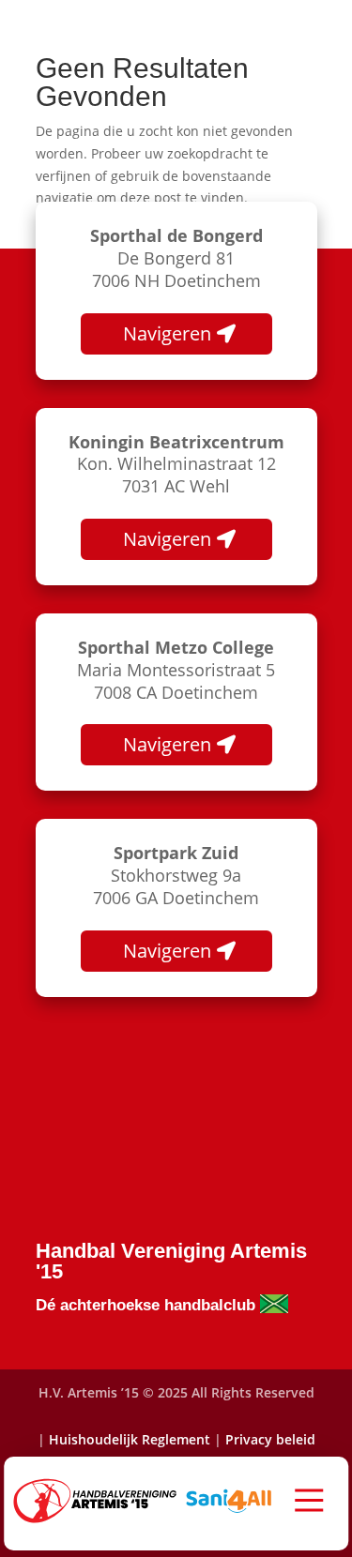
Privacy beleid (270, 1439)
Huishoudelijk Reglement (129, 1439)
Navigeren (167, 333)
